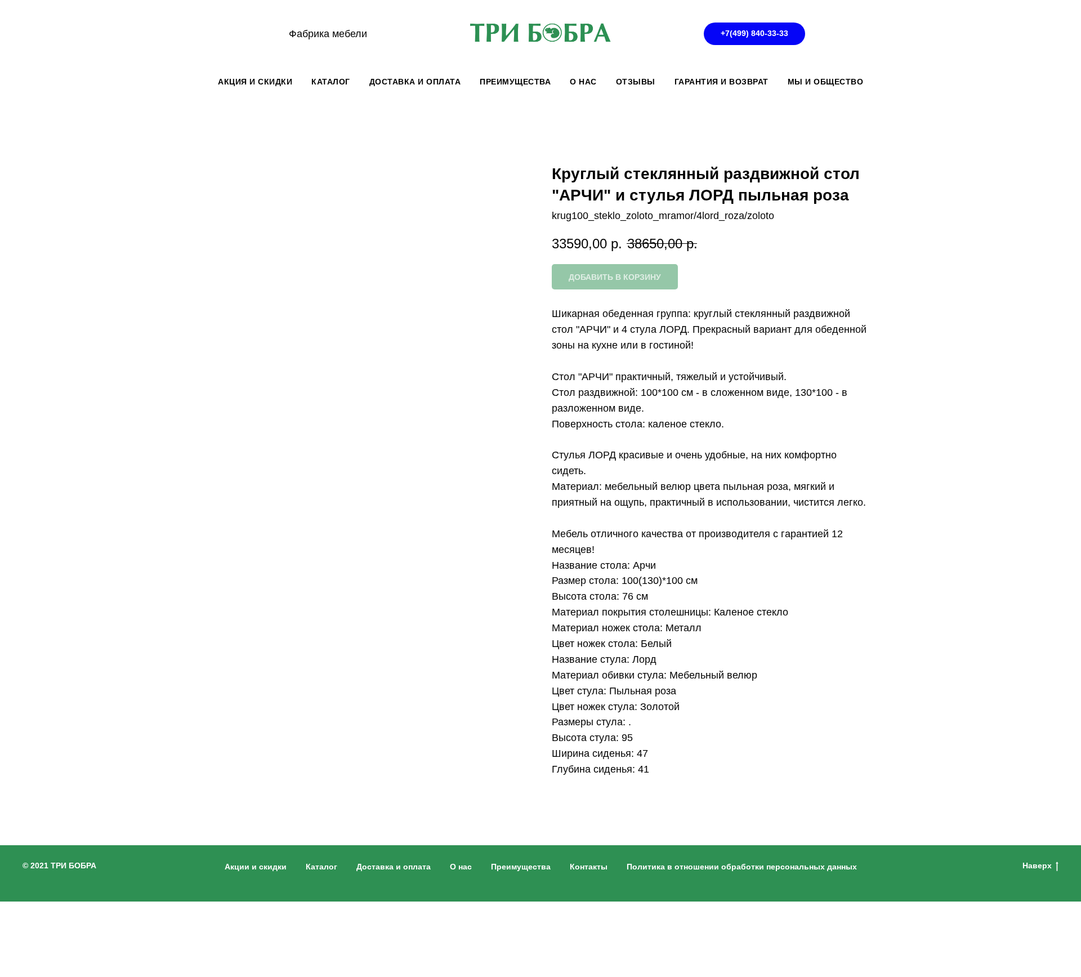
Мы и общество (826, 81)
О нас (461, 866)
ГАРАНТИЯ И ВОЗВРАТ (721, 81)
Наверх (1037, 865)
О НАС (583, 81)
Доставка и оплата (393, 866)
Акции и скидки (256, 866)
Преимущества (521, 866)
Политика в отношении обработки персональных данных (742, 866)
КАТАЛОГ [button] (330, 81)
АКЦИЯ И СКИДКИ (255, 81)
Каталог (321, 866)
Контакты (588, 866)
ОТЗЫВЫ (635, 81)
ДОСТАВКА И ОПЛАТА (415, 81)
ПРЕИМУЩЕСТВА (515, 81)
